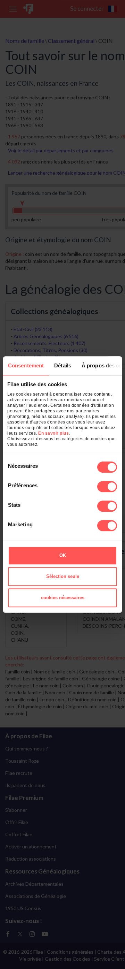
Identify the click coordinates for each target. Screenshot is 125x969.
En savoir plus (53, 433)
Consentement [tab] (26, 365)
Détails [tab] (62, 365)
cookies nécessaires (62, 597)
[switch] (107, 486)
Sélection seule (62, 576)
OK (62, 555)
